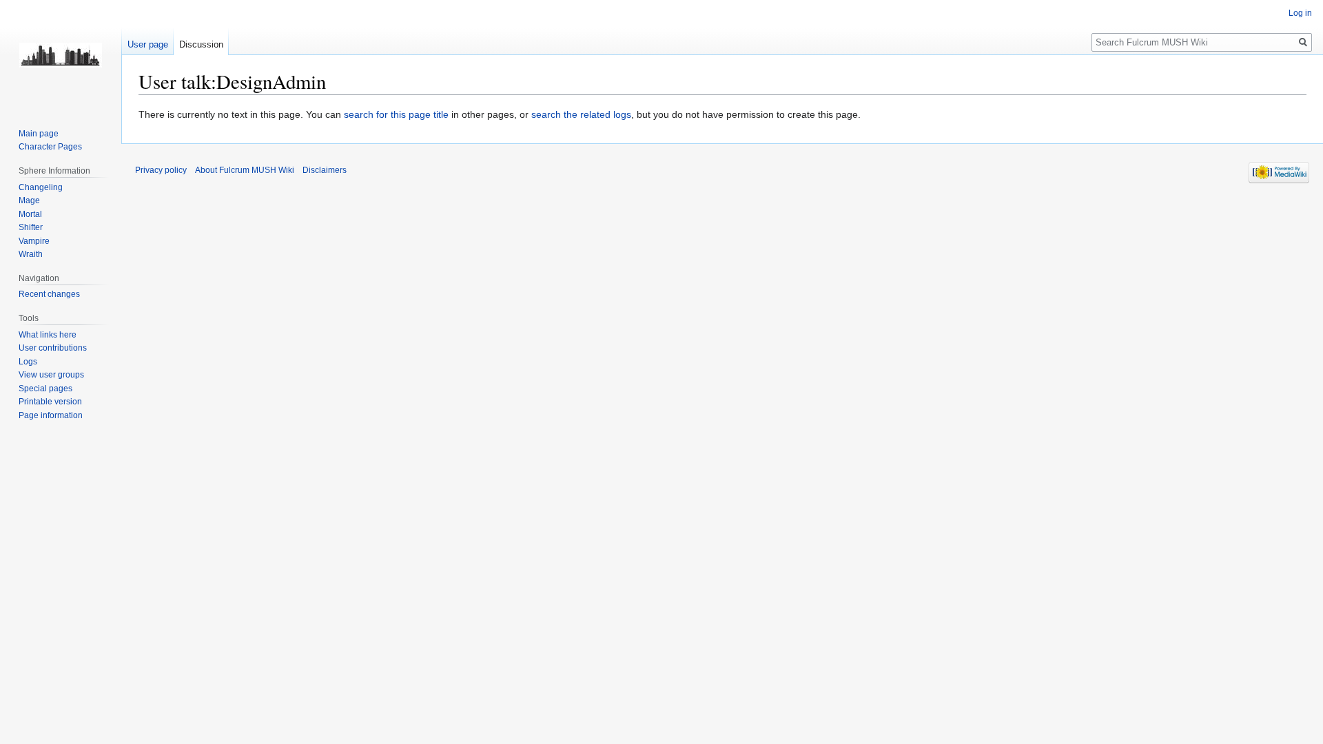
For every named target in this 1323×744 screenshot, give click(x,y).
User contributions (53, 348)
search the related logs (581, 114)
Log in (1300, 13)
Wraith (31, 254)
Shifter (31, 227)
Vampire (34, 241)
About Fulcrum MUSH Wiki (244, 170)
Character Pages (50, 147)
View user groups (51, 375)
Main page (39, 133)
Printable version (50, 401)
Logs (28, 361)
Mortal (30, 214)
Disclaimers (324, 170)
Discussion (201, 44)
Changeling (41, 187)
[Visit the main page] (61, 55)
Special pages (45, 388)
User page (147, 44)
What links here (47, 335)
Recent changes (49, 294)
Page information (51, 415)
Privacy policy (161, 170)
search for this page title (396, 114)
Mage (29, 200)
